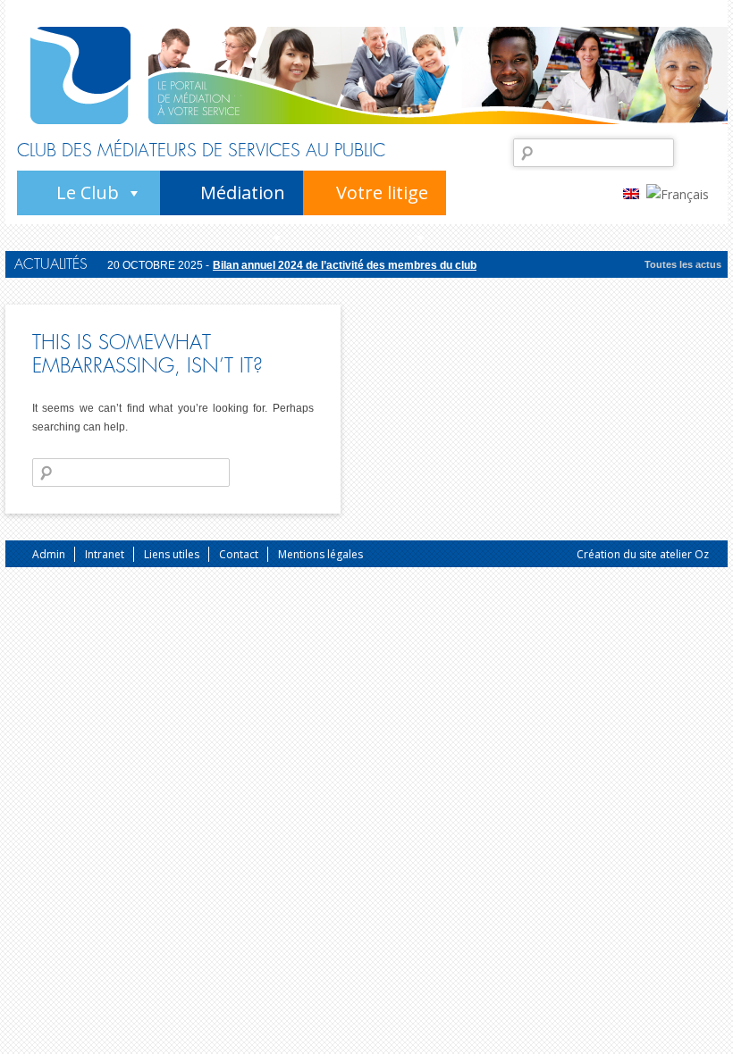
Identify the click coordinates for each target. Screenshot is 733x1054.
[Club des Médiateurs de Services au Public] (80, 75)
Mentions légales (320, 554)
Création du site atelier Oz (643, 554)
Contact (238, 554)
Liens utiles (171, 554)
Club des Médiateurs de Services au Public (201, 151)
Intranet (104, 554)
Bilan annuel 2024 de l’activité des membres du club (344, 265)
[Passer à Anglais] (634, 193)
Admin (48, 554)
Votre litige (382, 192)
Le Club (87, 192)
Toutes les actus (683, 264)
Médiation (242, 192)
